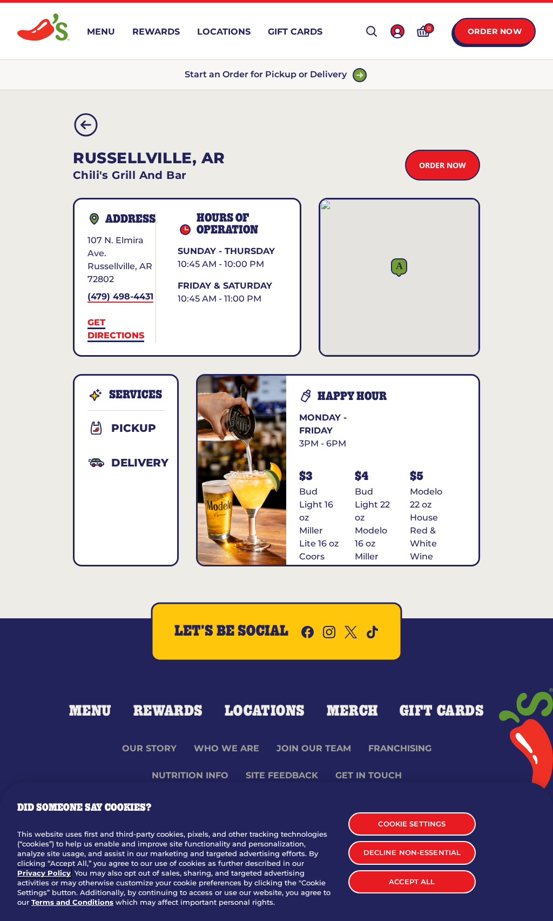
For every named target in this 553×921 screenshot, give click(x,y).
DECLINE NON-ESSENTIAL (412, 852)
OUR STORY (149, 748)
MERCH (352, 711)
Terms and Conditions (72, 902)
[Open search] (371, 31)
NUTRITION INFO (190, 775)
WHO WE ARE (226, 748)
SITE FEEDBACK (282, 775)
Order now (442, 165)
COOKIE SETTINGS (412, 823)
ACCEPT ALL (412, 881)
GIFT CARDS (442, 711)
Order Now (495, 31)
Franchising (399, 748)
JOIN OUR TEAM (313, 748)
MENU (90, 711)
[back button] (86, 125)
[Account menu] (397, 31)
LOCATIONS (265, 711)
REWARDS (168, 711)
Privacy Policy (44, 873)
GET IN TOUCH (368, 775)
